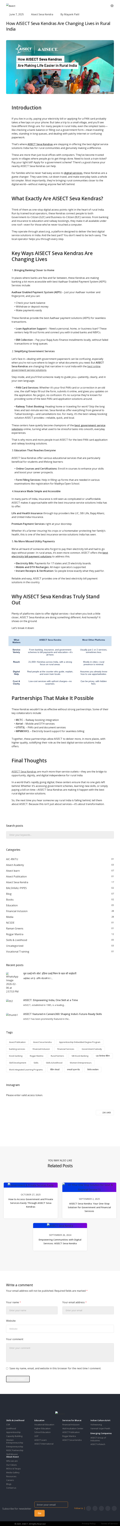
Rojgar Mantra (14, 934)
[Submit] (111, 835)
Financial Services (65, 1049)
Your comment (14, 1339)
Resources (11, 1476)
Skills (36, 1062)
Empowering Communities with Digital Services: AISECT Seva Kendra (60, 1241)
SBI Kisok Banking (80, 1055)
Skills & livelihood (54, 1062)
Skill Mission (12, 1454)
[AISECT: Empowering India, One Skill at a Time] (9, 1001)
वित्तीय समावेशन (92, 1069)
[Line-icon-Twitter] (95, 1508)
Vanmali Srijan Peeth (100, 1428)
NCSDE (10, 922)
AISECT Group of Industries (98, 1439)
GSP (36, 1436)
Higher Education (42, 1428)
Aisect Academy (15, 865)
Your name (13, 1302)
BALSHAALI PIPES (16, 888)
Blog (9, 894)
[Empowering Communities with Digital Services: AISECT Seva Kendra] (60, 1225)
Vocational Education (44, 1424)
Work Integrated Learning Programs (26, 1069)
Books (10, 899)
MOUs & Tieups (13, 1468)
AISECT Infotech (97, 1444)
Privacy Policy (89, 1523)
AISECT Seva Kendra (72, 1440)
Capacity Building (14, 1436)
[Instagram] (101, 1508)
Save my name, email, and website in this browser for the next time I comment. (55, 1368)
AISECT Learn (40, 1440)
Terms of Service (109, 1523)
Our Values (11, 1464)
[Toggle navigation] (112, 6)
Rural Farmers (57, 1055)
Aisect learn (13, 870)
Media (9, 917)
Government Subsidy (92, 1049)
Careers (10, 1480)
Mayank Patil (71, 14)
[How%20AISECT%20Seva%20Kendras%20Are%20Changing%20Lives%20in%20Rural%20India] (44, 1126)
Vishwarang (96, 1424)
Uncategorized (14, 946)
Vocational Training (17, 951)
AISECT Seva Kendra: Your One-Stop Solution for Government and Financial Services (89, 1207)
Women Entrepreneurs (81, 1062)
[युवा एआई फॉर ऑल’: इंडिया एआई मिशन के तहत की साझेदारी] (12, 982)
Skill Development (17, 1062)
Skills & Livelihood (16, 940)
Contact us (11, 1487)
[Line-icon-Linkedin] (107, 1508)
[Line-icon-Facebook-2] (88, 1508)
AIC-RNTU (12, 859)
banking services (17, 1049)
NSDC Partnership (14, 1450)
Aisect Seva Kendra (42, 14)
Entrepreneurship (14, 1446)
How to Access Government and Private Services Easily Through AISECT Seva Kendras (30, 1203)
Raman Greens (14, 928)
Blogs (8, 1484)
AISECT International (43, 1443)
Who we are (12, 1461)
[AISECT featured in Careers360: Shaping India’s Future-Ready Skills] (12, 1015)
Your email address (74, 1302)
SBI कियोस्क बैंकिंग (103, 1055)
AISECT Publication (71, 1432)
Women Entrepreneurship (14, 1441)
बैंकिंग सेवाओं (55, 1069)
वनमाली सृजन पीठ (73, 1069)
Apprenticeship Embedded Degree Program (79, 1042)
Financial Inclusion (17, 911)
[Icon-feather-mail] (114, 1508)
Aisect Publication (16, 876)
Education (12, 905)
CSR (8, 1424)
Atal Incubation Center (72, 1428)
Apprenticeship (13, 1432)
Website (11, 1320)
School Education (42, 1432)
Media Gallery (13, 1472)
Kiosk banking (15, 1055)
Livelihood (11, 1428)
